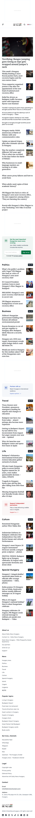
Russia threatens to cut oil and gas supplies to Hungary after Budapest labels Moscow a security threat (12, 330)
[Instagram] (9, 815)
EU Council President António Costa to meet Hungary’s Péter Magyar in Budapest (12, 285)
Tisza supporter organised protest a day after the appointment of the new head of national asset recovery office (12, 88)
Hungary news (6, 660)
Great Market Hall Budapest (11, 724)
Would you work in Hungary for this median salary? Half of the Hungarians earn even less (13, 353)
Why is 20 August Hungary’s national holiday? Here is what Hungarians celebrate (13, 603)
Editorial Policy (7, 773)
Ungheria (5, 687)
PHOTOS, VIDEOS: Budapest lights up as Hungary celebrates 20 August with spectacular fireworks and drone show (13, 560)
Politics (4, 663)
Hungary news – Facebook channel (13, 758)
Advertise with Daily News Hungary (13, 776)
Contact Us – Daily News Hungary (13, 637)
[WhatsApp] (18, 815)
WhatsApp (5, 743)
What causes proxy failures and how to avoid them (17, 177)
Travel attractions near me (10, 709)
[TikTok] (15, 815)
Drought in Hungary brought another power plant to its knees (16, 123)
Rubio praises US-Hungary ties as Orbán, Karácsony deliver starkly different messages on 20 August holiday (12, 591)
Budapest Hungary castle (10, 727)
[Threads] (27, 815)
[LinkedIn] (3, 815)
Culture (4, 675)
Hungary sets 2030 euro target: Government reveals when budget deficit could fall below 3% (13, 342)
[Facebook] (6, 815)
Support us (13, 512)
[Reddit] (24, 815)
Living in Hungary (7, 700)
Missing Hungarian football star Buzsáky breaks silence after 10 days (13, 494)
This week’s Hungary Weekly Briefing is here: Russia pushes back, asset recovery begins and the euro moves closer (12, 75)
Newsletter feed (7, 740)
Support (4, 650)
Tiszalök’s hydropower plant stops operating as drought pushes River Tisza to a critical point (17, 108)
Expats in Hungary (8, 715)
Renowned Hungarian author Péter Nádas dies (11, 525)
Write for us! (6, 647)
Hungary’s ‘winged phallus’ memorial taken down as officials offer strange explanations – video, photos (13, 578)
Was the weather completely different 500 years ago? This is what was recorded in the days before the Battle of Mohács (13, 154)
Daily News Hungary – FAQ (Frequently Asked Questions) (16, 640)
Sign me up (26, 252)
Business (5, 666)
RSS (3, 752)
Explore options (14, 393)
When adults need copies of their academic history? (15, 185)
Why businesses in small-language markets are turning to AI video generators (12, 166)
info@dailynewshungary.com (11, 789)
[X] (12, 815)
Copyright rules (7, 767)
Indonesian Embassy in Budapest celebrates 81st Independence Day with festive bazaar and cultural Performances (12, 537)
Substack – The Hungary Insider (12, 755)
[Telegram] (21, 815)
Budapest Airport (7, 703)
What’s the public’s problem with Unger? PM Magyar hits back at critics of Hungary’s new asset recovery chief (13, 273)
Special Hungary (7, 678)
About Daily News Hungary (10, 634)
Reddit (4, 749)
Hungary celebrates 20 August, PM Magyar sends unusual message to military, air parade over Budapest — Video (12, 614)
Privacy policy (6, 770)
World (4, 681)
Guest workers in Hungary (10, 712)
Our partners (6, 645)
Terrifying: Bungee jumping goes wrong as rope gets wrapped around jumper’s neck (16, 63)
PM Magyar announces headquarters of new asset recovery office (12, 303)
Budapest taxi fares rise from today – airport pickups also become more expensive (12, 421)
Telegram (5, 746)
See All (30, 264)
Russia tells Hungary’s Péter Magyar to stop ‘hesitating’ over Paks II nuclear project (17, 207)
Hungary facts (6, 718)
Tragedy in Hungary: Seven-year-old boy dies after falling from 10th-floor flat (13, 484)
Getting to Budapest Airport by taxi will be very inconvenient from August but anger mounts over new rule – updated (13, 433)
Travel (4, 669)
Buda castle (6, 730)
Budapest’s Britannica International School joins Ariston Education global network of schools (12, 458)
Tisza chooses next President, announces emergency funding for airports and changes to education (11, 409)
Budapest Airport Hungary (10, 721)
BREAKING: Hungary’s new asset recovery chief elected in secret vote (13, 295)
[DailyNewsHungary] (17, 24)
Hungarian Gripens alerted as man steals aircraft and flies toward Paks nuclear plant (16, 118)
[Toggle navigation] (3, 25)
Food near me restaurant (10, 706)
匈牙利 (4, 690)
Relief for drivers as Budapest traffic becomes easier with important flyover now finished (12, 100)
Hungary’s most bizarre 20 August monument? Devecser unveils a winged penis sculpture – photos (12, 548)
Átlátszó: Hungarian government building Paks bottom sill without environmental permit (12, 318)
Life (3, 672)
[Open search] (24, 24)
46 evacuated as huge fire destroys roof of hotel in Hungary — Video (16, 113)
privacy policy (18, 256)
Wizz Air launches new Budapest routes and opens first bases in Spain (13, 443)
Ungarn (4, 684)
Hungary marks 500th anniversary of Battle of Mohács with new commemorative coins (11, 133)
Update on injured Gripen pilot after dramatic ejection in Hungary (13, 143)
